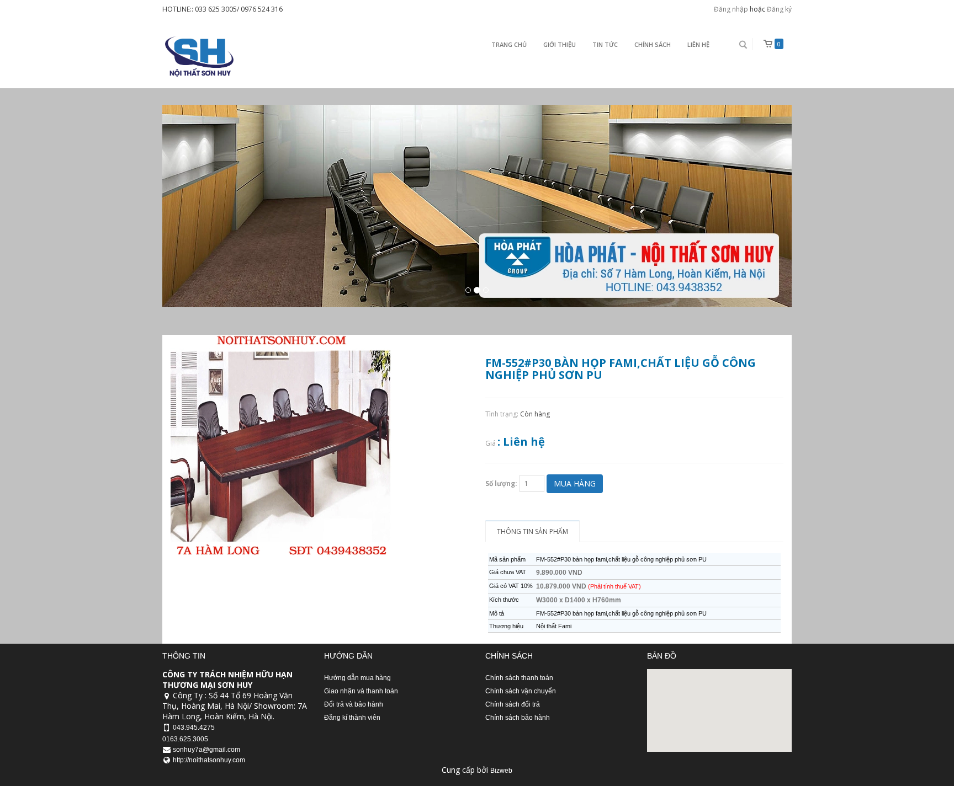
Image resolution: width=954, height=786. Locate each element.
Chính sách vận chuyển (520, 691)
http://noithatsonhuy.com (209, 760)
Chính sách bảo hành (517, 717)
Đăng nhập (731, 9)
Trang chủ (509, 44)
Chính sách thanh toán (519, 678)
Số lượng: (501, 483)
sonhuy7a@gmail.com (206, 749)
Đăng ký (779, 9)
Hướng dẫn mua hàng (357, 678)
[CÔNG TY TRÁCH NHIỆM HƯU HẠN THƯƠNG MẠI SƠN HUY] (198, 56)
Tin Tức (605, 44)
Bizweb (501, 770)
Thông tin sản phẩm (532, 531)
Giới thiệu (559, 44)
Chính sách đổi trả (512, 704)
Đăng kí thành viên (352, 717)
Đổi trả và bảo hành (353, 704)
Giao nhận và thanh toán (361, 691)
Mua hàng (575, 483)
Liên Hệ (698, 44)
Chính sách (652, 44)
